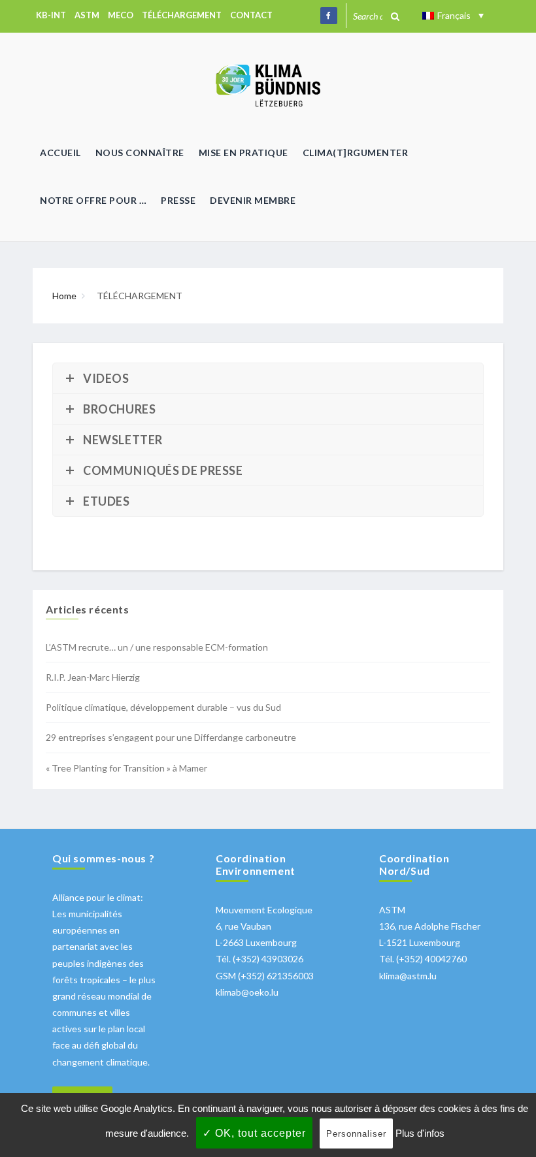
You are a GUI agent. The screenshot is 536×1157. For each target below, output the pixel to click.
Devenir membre (252, 200)
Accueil (60, 152)
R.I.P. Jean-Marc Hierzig (93, 677)
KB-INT (51, 15)
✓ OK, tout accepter (254, 1133)
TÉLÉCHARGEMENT (182, 15)
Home (64, 295)
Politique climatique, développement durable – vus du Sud (163, 707)
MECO (120, 15)
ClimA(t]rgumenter (356, 152)
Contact (251, 15)
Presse (178, 200)
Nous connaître (139, 152)
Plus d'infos (419, 1133)
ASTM (87, 15)
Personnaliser (356, 1134)
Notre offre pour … (93, 200)
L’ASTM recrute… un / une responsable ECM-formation (157, 647)
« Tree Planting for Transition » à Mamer (126, 768)
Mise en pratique (243, 152)
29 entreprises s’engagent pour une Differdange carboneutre (171, 737)
